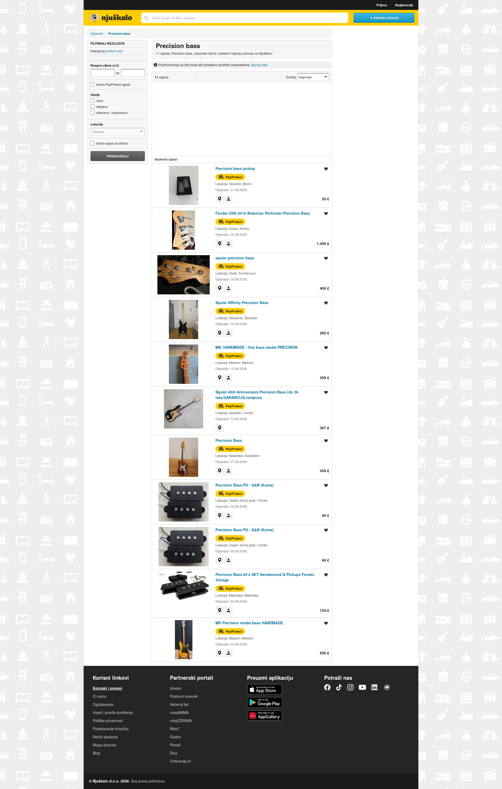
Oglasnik (96, 33)
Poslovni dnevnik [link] (184, 696)
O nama (99, 696)
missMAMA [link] (179, 712)
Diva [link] (173, 753)
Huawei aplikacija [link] (264, 715)
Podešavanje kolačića (111, 728)
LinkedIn (375, 687)
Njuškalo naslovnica (111, 18)
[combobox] (244, 18)
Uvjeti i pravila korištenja (113, 712)
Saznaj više (259, 64)
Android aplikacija (264, 702)
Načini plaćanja (105, 736)
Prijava (381, 5)
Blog (96, 753)
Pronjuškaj (118, 156)
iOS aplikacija (264, 689)
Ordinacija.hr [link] (180, 761)
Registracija (404, 5)
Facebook (327, 687)
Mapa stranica (104, 744)
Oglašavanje (103, 704)
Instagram (350, 687)
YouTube (362, 687)
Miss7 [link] (175, 728)
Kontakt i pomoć (107, 688)
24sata (175, 688)
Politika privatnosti (108, 720)
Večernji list (179, 704)
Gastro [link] (175, 736)
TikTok (339, 687)
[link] (219, 199)
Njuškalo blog (387, 687)
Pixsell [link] (175, 744)
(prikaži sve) (114, 51)
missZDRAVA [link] (181, 720)
